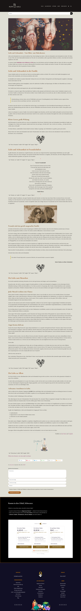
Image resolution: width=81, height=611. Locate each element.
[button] (21, 460)
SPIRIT (24, 464)
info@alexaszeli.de (18, 576)
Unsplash (70, 433)
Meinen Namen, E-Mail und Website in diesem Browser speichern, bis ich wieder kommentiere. (31, 489)
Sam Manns (64, 433)
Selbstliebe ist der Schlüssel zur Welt (25, 62)
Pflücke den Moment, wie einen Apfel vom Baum (19, 456)
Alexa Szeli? (63, 576)
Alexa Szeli (12, 464)
